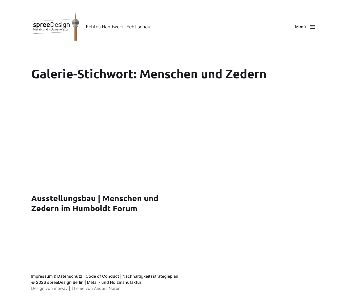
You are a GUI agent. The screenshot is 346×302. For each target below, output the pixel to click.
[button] (305, 26)
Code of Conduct (102, 276)
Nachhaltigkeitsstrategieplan (150, 276)
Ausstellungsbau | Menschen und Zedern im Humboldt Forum (94, 203)
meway (61, 288)
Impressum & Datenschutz (56, 276)
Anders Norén (107, 288)
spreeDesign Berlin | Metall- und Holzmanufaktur (94, 282)
